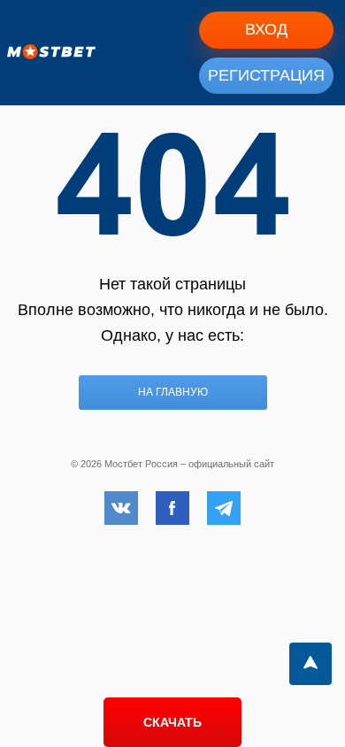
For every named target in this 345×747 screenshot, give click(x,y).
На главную (173, 392)
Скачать (172, 722)
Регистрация (266, 75)
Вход (266, 29)
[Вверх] (310, 664)
